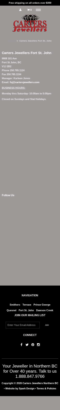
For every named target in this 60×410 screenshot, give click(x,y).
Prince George (42, 304)
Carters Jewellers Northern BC (40, 383)
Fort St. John (26, 310)
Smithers (15, 304)
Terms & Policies (46, 388)
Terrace (26, 304)
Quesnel (11, 310)
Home (12, 41)
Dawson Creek (44, 310)
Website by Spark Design (20, 388)
